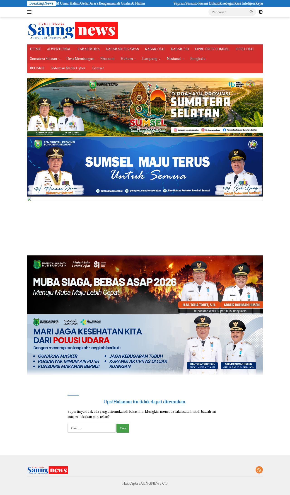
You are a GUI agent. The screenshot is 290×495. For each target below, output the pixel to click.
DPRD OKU (245, 49)
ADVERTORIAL (59, 49)
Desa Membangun (80, 58)
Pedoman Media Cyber (68, 68)
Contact (98, 68)
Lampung (149, 58)
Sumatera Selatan (43, 58)
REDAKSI (37, 68)
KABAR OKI (180, 49)
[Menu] (30, 12)
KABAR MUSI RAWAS (122, 49)
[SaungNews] (72, 30)
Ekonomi (107, 58)
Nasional (174, 58)
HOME (35, 49)
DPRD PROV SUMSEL (212, 49)
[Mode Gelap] (260, 12)
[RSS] (259, 470)
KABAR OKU (155, 49)
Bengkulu (197, 58)
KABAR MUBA (88, 49)
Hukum (127, 58)
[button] (251, 11)
